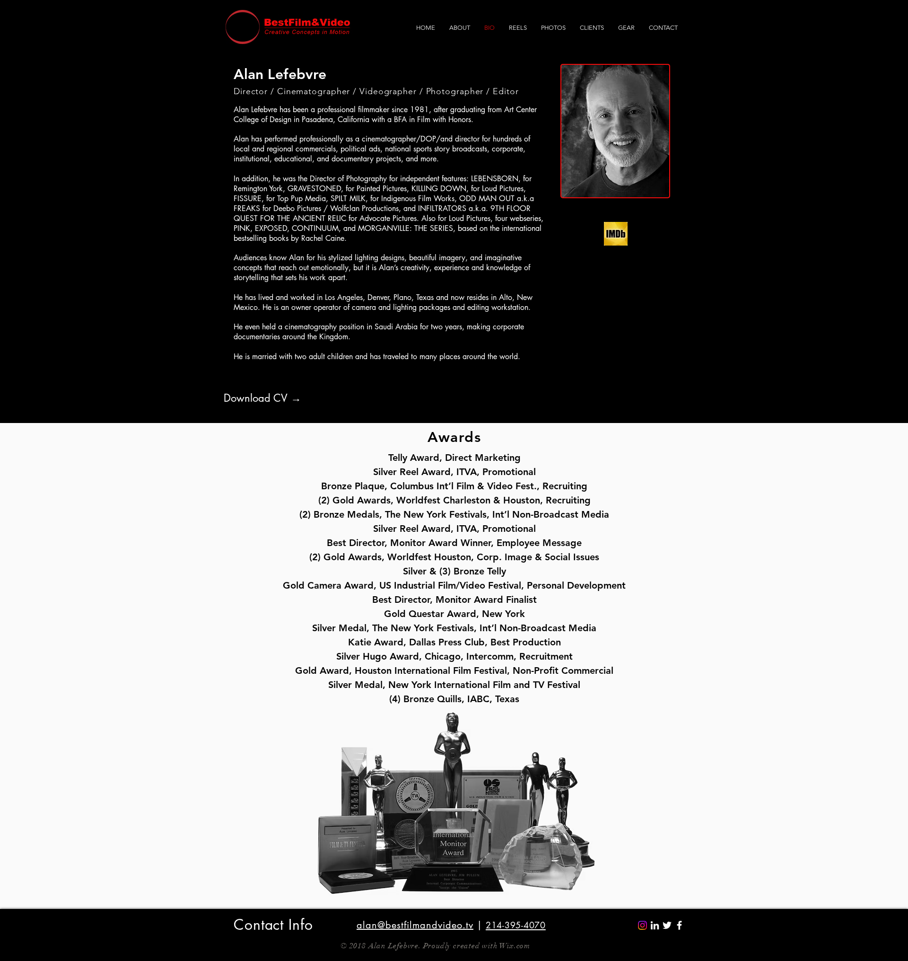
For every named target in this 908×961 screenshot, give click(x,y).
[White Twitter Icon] (667, 925)
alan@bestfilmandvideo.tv (415, 925)
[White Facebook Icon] (679, 925)
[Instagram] (642, 925)
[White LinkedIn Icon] (655, 925)
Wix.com (514, 946)
